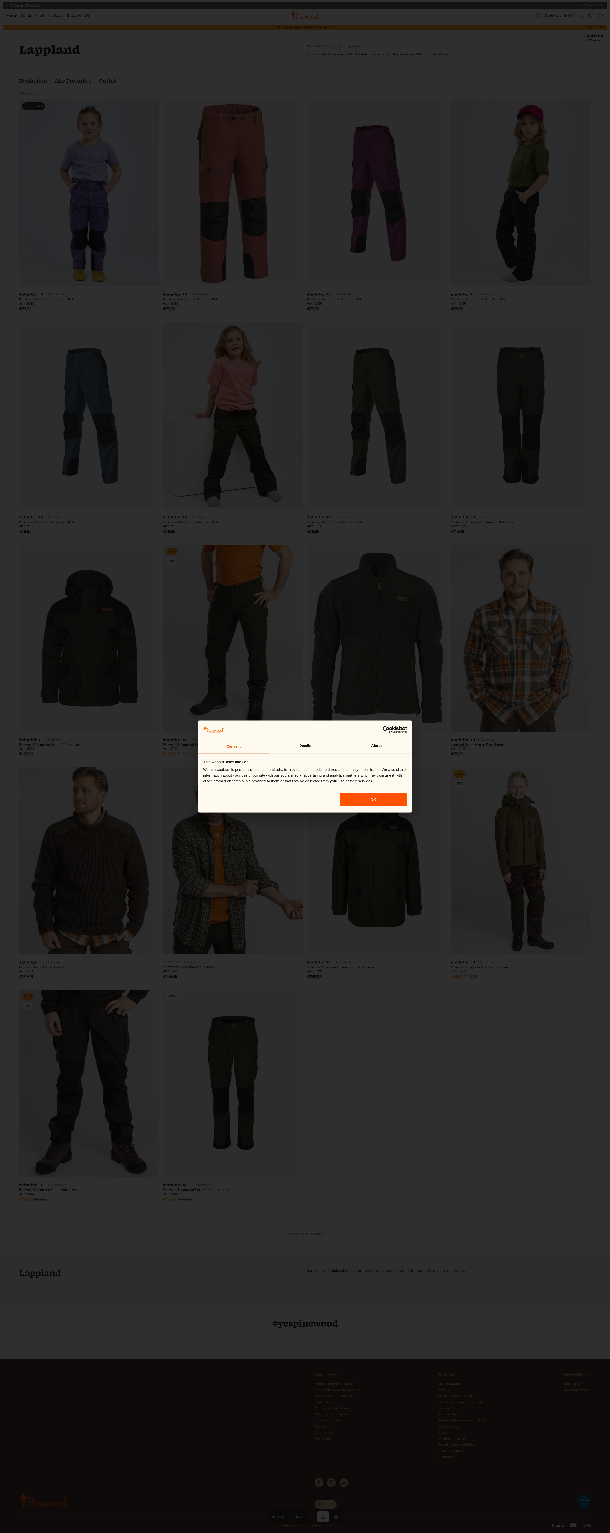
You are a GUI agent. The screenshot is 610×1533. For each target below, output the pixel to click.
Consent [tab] (233, 746)
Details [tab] (305, 745)
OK (373, 800)
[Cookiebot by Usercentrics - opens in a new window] (386, 729)
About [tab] (376, 745)
